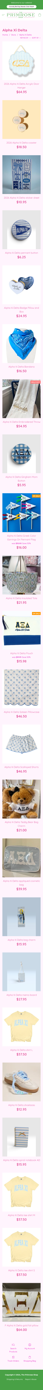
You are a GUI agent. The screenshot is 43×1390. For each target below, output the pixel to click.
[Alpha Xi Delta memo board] (21, 971)
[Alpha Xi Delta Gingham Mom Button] (21, 453)
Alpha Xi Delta (25, 35)
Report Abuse (30, 1379)
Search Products (13, 1350)
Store (13, 35)
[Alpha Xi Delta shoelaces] (21, 1082)
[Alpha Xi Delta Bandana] (21, 343)
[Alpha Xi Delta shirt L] (21, 1026)
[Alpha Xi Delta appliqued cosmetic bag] (21, 857)
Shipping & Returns (15, 1379)
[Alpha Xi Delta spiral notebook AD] (21, 1137)
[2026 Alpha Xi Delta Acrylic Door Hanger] (21, 60)
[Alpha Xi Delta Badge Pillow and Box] (21, 284)
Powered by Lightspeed (21, 1383)
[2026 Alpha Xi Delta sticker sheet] (21, 174)
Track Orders (13, 1361)
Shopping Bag (30, 1361)
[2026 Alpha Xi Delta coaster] (21, 119)
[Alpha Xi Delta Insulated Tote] (21, 575)
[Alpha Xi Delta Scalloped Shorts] (21, 744)
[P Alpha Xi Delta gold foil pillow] (21, 1302)
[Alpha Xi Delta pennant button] (21, 229)
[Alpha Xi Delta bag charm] (21, 916)
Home (5, 35)
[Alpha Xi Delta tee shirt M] (21, 1192)
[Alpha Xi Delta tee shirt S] (21, 1247)
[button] (21, 6)
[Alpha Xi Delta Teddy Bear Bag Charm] (21, 799)
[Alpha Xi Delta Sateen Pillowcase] (21, 688)
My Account (30, 1348)
